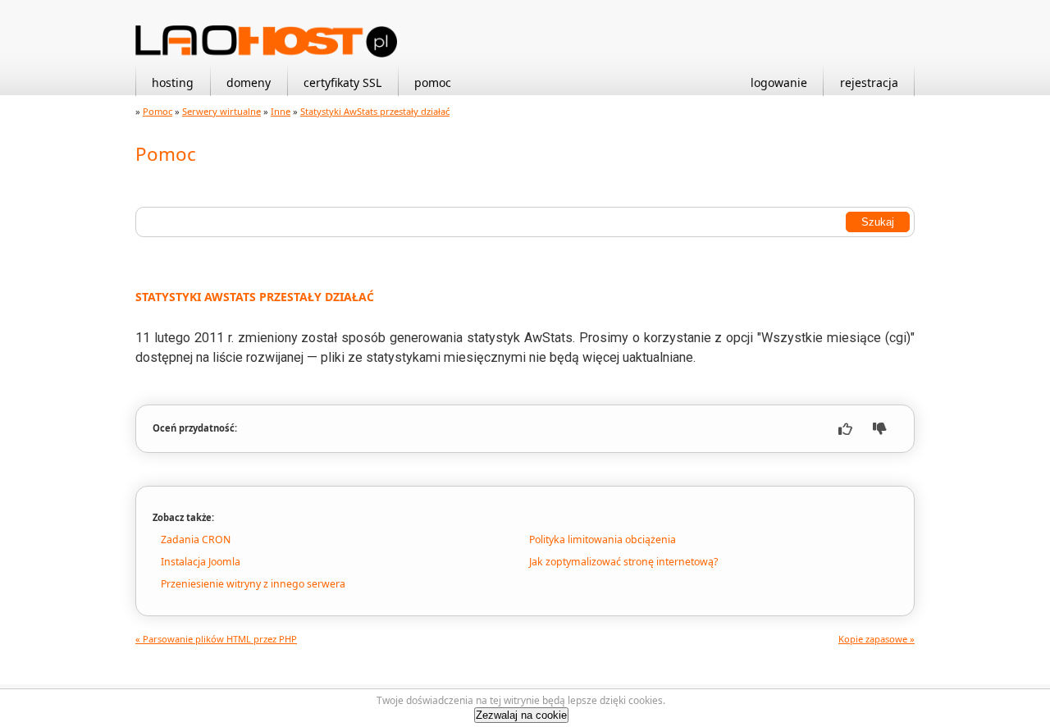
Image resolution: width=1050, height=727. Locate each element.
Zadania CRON (196, 539)
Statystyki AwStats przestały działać (375, 111)
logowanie (779, 82)
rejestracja (869, 82)
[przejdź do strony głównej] (266, 54)
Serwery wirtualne (221, 111)
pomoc (432, 82)
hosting (173, 82)
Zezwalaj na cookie (521, 715)
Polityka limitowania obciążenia (602, 539)
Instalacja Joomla (200, 562)
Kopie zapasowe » (876, 639)
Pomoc (157, 111)
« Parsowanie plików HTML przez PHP (216, 639)
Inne (280, 111)
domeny (248, 82)
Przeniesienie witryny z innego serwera (253, 584)
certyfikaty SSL (342, 82)
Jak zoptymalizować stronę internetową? (623, 562)
